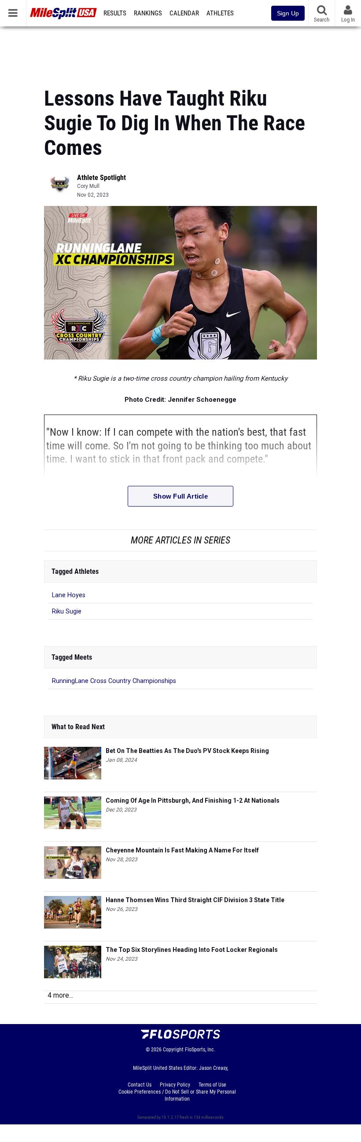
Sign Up (288, 13)
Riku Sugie (66, 611)
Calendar (184, 13)
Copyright (173, 1050)
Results (114, 13)
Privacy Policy (175, 1085)
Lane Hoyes (68, 595)
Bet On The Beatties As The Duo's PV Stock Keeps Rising (187, 750)
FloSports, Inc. (200, 1050)
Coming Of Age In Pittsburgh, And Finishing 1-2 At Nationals (193, 800)
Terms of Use (212, 1085)
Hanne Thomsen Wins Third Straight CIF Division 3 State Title (195, 899)
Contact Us (139, 1085)
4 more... (60, 995)
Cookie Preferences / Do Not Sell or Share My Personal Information (177, 1095)
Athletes (220, 13)
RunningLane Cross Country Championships (114, 681)
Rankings (148, 13)
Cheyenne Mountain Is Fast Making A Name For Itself (182, 850)
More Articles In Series (180, 540)
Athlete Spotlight (101, 177)
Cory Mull (88, 186)
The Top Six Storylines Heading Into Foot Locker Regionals (192, 949)
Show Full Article (180, 496)
